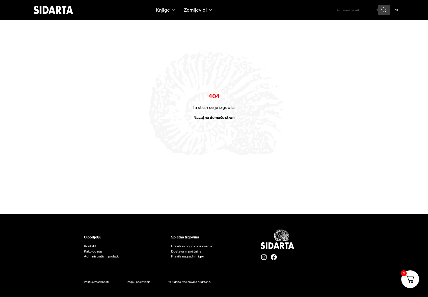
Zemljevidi (195, 9)
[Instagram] (264, 257)
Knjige (163, 9)
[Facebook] (274, 257)
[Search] (384, 10)
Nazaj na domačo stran (214, 117)
